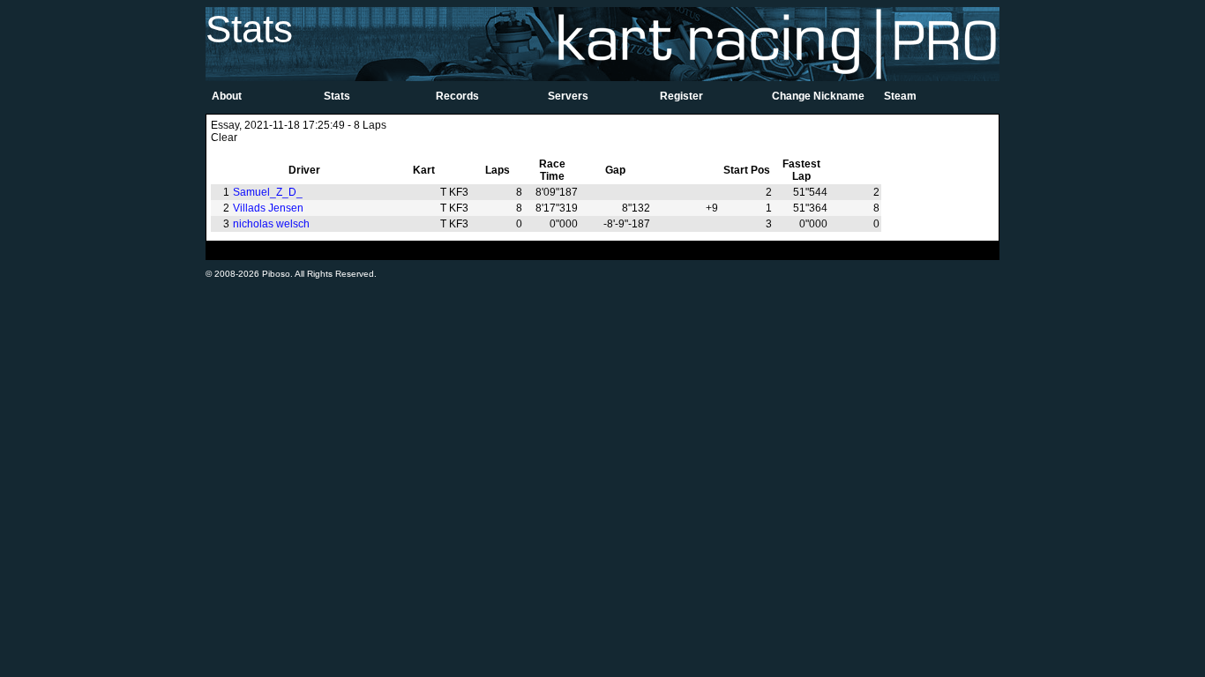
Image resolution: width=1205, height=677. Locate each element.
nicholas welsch (271, 224)
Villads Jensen (268, 208)
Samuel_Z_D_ (268, 192)
